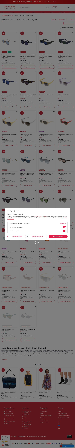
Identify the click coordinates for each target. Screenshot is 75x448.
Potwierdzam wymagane (37, 236)
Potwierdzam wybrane (17, 236)
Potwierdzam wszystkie (58, 236)
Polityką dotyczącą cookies (41, 216)
